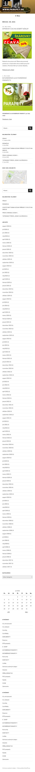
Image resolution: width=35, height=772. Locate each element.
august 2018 (6, 533)
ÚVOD (4, 683)
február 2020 (6, 477)
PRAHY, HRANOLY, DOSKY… (10, 155)
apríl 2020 (5, 471)
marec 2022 (5, 395)
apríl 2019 (5, 510)
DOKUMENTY (6, 637)
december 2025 (7, 252)
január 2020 (5, 481)
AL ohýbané (5, 627)
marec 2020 (5, 474)
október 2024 (6, 295)
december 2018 (7, 520)
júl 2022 (4, 381)
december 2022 (7, 365)
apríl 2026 (5, 239)
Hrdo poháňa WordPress (23, 768)
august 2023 (6, 338)
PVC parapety (6, 676)
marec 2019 (5, 514)
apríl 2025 (5, 279)
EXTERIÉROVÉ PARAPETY (9, 650)
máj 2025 (5, 276)
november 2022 (7, 368)
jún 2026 (5, 233)
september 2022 (7, 375)
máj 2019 (5, 507)
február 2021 (6, 438)
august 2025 (6, 266)
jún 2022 (4, 385)
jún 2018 (4, 540)
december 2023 (7, 325)
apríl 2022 (5, 391)
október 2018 (6, 527)
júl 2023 (4, 342)
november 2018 (7, 524)
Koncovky (5, 656)
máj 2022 (5, 388)
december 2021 (6, 405)
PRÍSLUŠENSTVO (7, 673)
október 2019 (6, 491)
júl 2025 (4, 269)
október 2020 (6, 451)
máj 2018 (5, 543)
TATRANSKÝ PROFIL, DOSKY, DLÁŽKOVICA (14, 160)
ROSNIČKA (5, 143)
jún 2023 (5, 345)
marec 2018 (5, 550)
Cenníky (4, 630)
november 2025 (7, 256)
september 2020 (7, 454)
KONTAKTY (5, 660)
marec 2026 (5, 242)
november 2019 (7, 487)
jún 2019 (4, 504)
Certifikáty (5, 633)
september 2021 (7, 414)
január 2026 (5, 249)
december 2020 (7, 444)
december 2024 (7, 289)
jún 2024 (5, 305)
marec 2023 (5, 355)
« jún (8, 612)
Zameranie (5, 686)
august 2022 (6, 378)
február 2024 (6, 318)
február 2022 (6, 398)
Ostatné (4, 670)
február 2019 (6, 517)
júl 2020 (4, 461)
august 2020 (6, 457)
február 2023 (6, 358)
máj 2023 (5, 348)
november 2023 (7, 328)
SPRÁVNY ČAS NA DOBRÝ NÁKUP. (15, 29)
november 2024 (7, 292)
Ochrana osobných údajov (9, 666)
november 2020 (7, 447)
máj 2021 (5, 428)
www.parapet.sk (13, 9)
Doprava (4, 640)
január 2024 (5, 322)
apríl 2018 (5, 547)
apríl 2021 (5, 431)
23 (22, 606)
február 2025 (6, 282)
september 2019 (7, 494)
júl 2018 (4, 537)
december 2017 (6, 560)
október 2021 (6, 411)
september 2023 (7, 335)
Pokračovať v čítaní (8, 70)
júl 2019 (4, 500)
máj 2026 (5, 236)
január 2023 (5, 362)
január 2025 (5, 285)
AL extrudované (7, 623)
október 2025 (6, 259)
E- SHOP (4, 647)
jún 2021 (4, 424)
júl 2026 (4, 229)
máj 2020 (5, 467)
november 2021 (6, 408)
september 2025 (7, 262)
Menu (18, 15)
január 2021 (5, 441)
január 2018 (5, 557)
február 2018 (6, 553)
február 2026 (6, 246)
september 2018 (7, 530)
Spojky (4, 680)
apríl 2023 (5, 352)
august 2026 (6, 226)
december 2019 (7, 484)
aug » (26, 612)
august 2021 (6, 418)
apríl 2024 (5, 312)
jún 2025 (5, 272)
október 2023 (6, 332)
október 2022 (6, 371)
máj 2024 (5, 309)
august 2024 (6, 299)
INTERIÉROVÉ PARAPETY (9, 653)
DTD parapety (6, 643)
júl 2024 (4, 302)
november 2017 (6, 563)
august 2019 (6, 497)
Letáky (4, 663)
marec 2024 (5, 315)
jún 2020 (5, 464)
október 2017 (6, 567)
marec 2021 (5, 434)
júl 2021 (4, 421)
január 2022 (5, 401)
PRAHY (4, 138)
